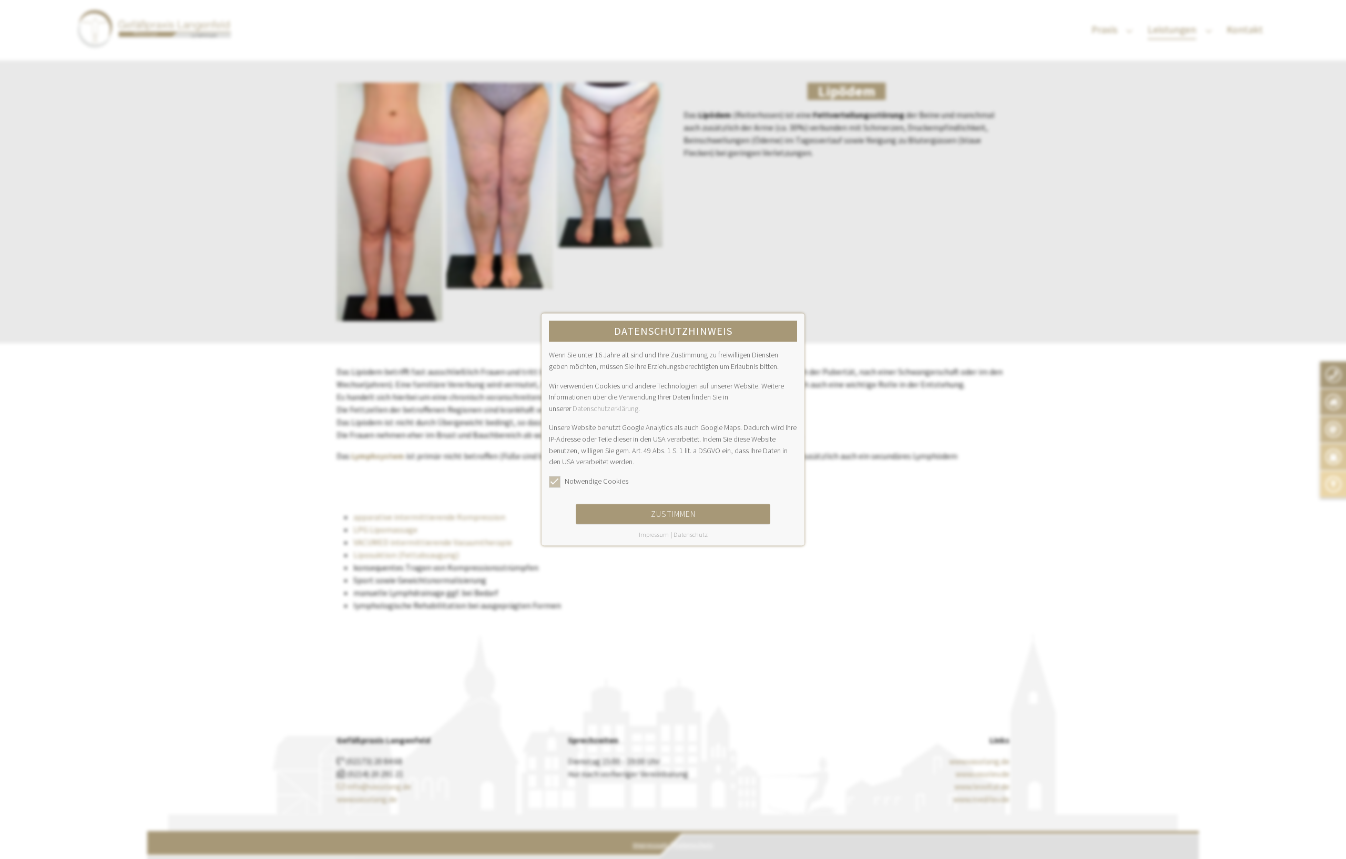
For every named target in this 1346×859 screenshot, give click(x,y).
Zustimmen (673, 514)
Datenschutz (691, 535)
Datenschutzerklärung (605, 408)
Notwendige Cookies (596, 481)
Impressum (654, 535)
